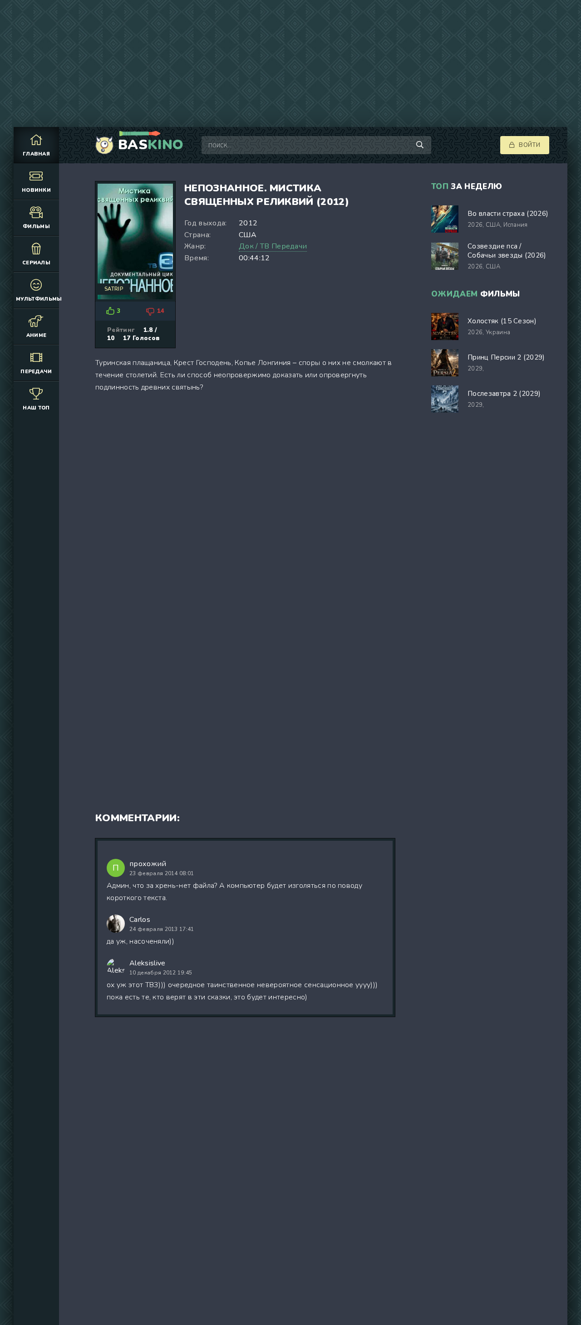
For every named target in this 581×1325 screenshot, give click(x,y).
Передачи (36, 371)
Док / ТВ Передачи (273, 246)
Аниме (36, 335)
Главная (36, 154)
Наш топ (36, 407)
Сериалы (36, 262)
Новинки (36, 190)
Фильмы (36, 226)
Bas (150, 145)
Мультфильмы (37, 299)
